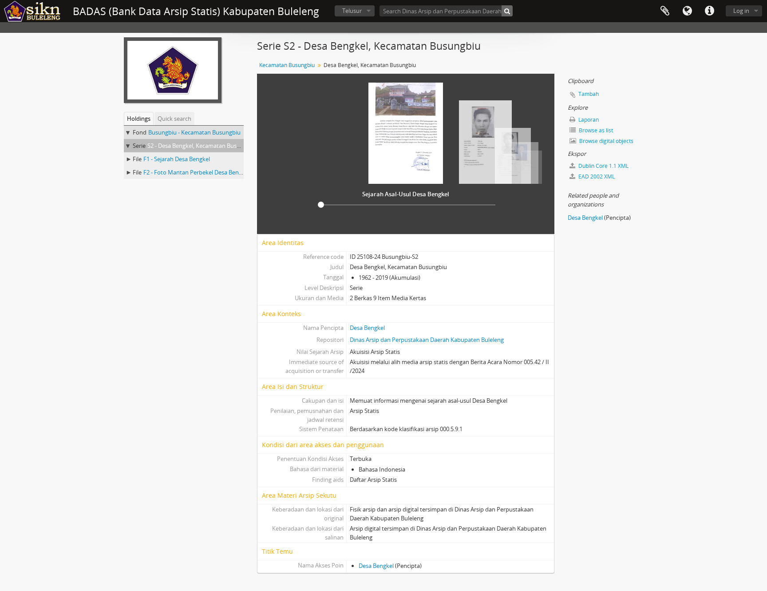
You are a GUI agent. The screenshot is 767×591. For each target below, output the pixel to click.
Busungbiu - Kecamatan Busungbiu (194, 132)
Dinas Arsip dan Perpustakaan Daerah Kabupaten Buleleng (427, 340)
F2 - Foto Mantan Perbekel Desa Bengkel (196, 172)
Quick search (174, 119)
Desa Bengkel (367, 328)
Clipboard (665, 11)
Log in (741, 11)
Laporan (588, 119)
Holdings (138, 119)
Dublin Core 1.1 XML (603, 166)
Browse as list (595, 130)
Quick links (709, 11)
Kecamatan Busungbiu (287, 65)
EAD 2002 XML (596, 176)
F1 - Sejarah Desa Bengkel (176, 159)
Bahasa (687, 11)
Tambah (588, 94)
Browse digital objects (605, 141)
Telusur (352, 11)
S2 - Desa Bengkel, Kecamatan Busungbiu (201, 146)
